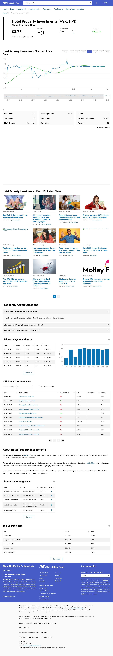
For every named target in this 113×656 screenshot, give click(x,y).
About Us (81, 9)
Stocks (5, 13)
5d (71, 52)
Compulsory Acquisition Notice (27, 413)
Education (42, 581)
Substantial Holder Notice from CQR (29, 409)
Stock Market (21, 9)
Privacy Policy (43, 588)
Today (65, 52)
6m (89, 52)
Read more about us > (9, 596)
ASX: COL (90, 463)
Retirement (47, 9)
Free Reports (58, 9)
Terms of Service (44, 591)
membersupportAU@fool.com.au (32, 646)
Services (57, 575)
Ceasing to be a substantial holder (28, 405)
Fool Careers (58, 578)
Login (105, 3)
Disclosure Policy (44, 596)
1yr (95, 52)
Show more (29, 373)
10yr (107, 52)
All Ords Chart (43, 575)
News (41, 578)
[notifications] (97, 3)
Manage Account (44, 599)
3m (83, 52)
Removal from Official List (26, 396)
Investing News (8, 9)
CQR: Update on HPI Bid (25, 421)
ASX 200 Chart (43, 573)
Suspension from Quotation (27, 401)
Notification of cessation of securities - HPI (31, 417)
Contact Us (58, 581)
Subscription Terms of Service (47, 593)
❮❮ (50, 440)
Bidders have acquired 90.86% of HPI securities (32, 426)
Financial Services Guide (46, 585)
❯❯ (63, 440)
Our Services (70, 9)
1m (77, 52)
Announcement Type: (9, 387)
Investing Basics (34, 9)
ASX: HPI (27, 455)
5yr (101, 52)
